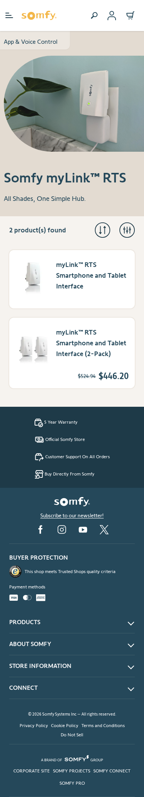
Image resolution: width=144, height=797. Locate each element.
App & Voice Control (31, 41)
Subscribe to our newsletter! (72, 515)
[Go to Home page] (39, 15)
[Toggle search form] (94, 15)
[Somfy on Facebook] (40, 529)
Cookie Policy (64, 725)
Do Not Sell (72, 734)
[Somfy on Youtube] (83, 530)
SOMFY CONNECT (112, 770)
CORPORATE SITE (31, 770)
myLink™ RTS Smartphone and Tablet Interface (91, 275)
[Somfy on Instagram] (61, 529)
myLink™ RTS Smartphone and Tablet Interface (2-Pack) (91, 343)
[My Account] (111, 15)
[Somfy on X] (104, 529)
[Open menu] (9, 15)
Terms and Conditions (103, 725)
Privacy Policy (34, 725)
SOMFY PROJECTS (71, 770)
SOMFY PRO (72, 782)
